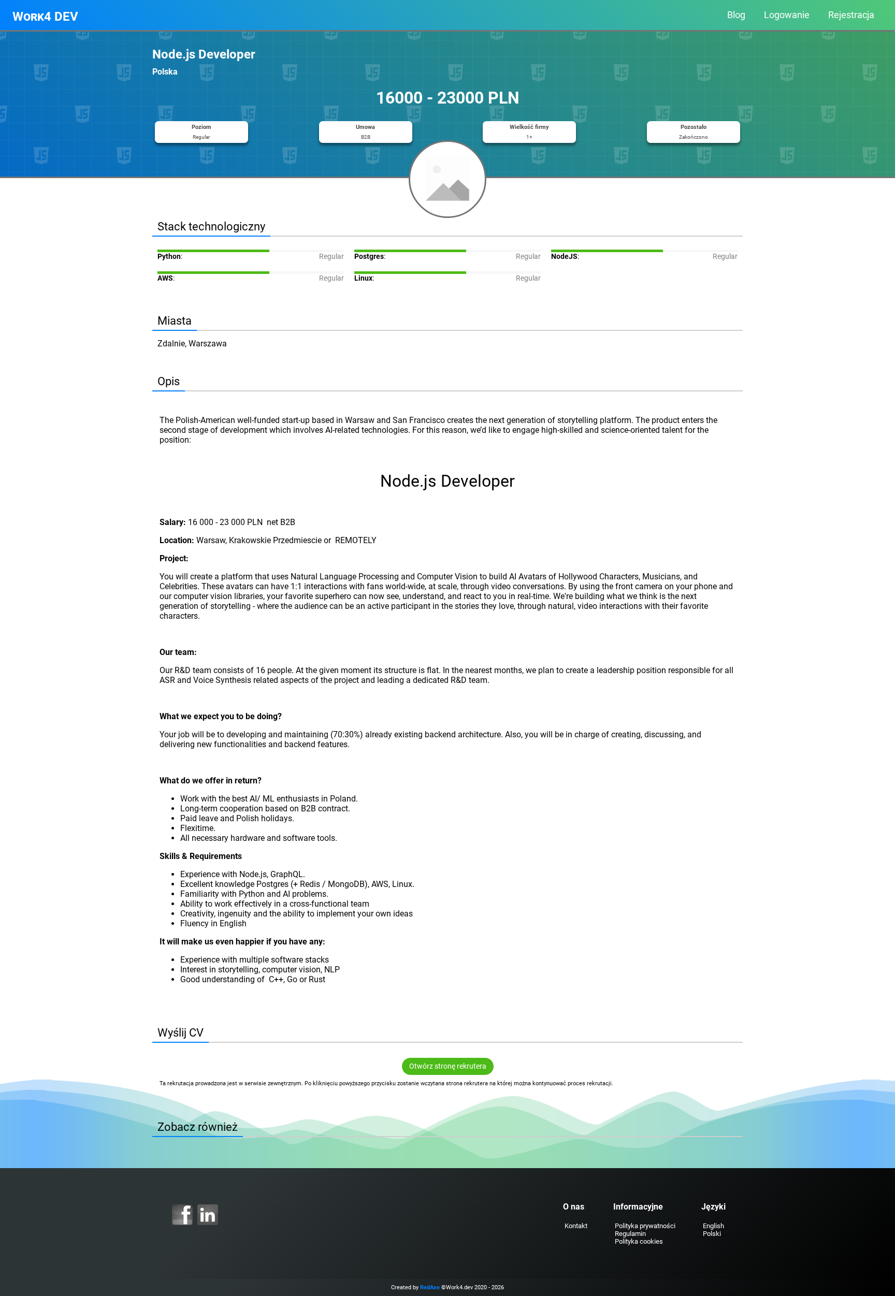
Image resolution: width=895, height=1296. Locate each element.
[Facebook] (182, 1214)
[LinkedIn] (207, 1214)
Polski (712, 1233)
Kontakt (576, 1226)
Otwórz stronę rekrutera (447, 1066)
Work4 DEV (45, 16)
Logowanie (787, 15)
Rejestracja (851, 15)
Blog (736, 15)
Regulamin (630, 1233)
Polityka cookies (639, 1241)
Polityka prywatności (645, 1226)
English (713, 1226)
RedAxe (430, 1287)
